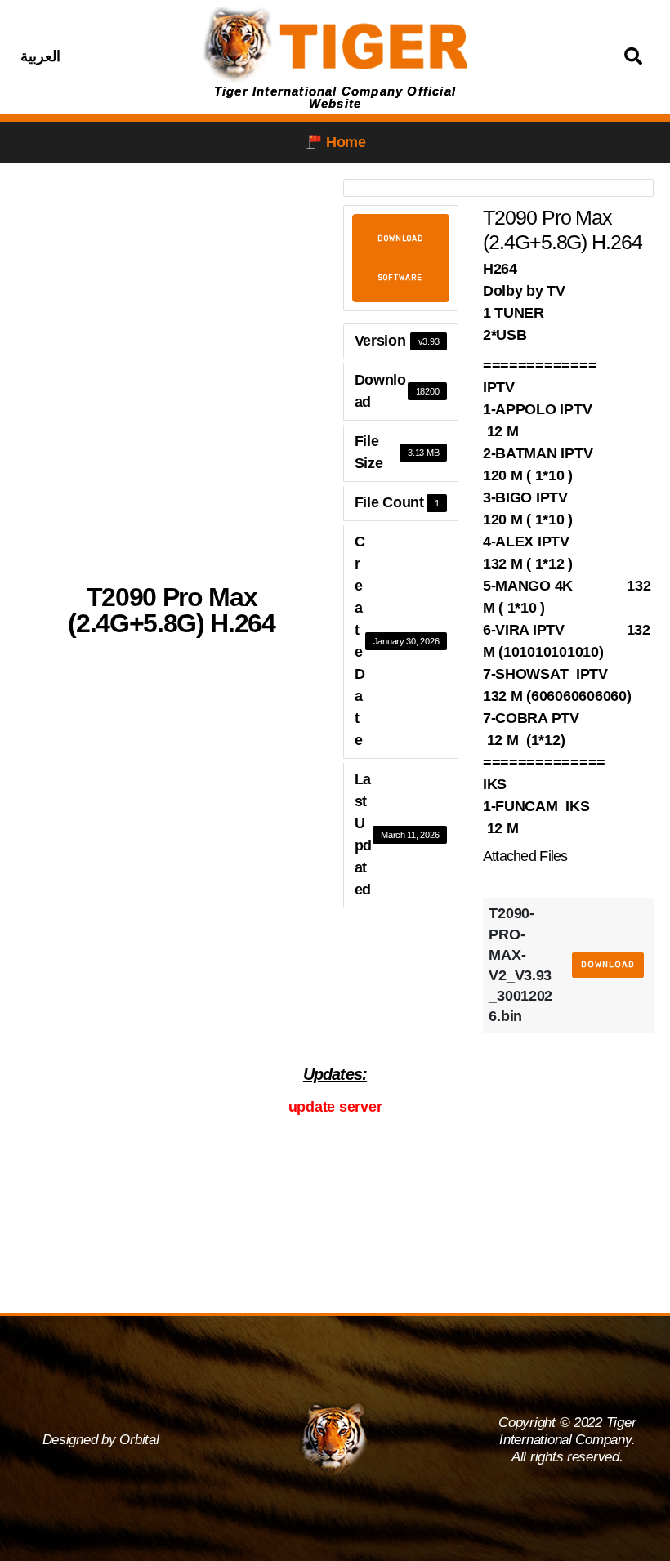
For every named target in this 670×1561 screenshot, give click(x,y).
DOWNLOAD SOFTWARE (400, 258)
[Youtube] (177, 56)
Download (608, 965)
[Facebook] (95, 56)
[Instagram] (136, 56)
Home (346, 142)
